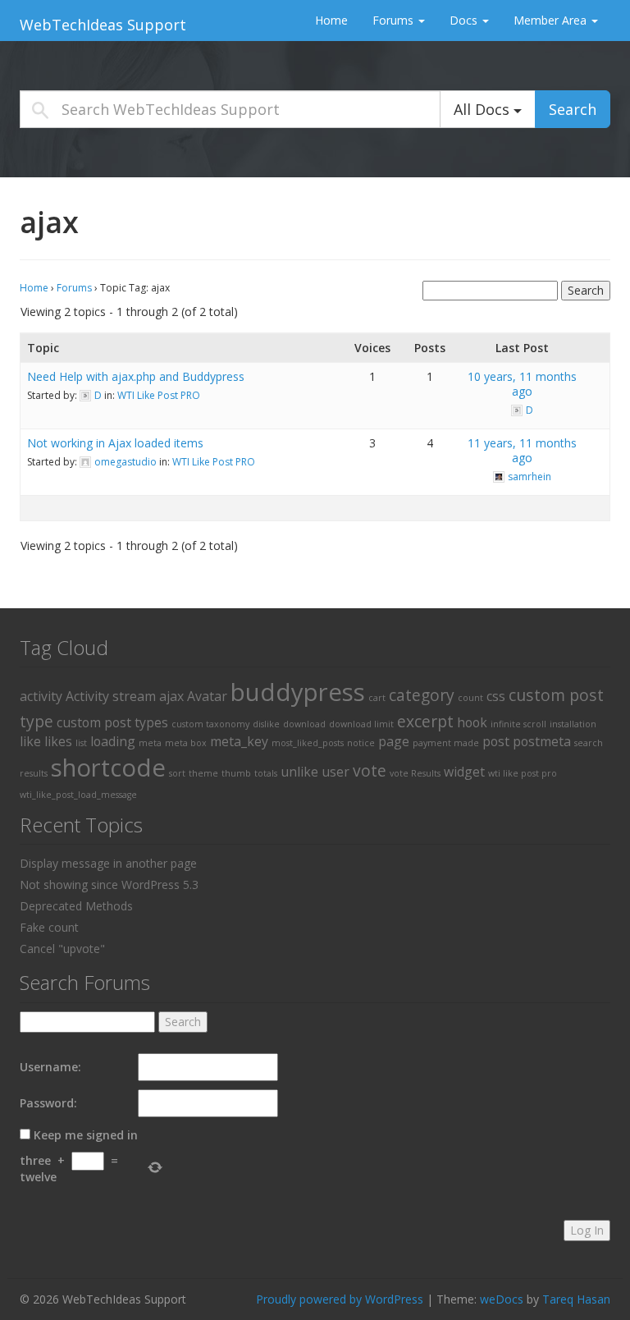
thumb (236, 773)
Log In (587, 1230)
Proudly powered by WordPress (339, 1299)
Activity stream (111, 696)
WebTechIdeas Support (103, 24)
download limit (361, 724)
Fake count (49, 927)
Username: (50, 1067)
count (470, 698)
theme (203, 773)
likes (58, 741)
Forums (394, 20)
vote (369, 770)
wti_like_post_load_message (78, 794)
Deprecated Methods (76, 906)
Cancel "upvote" (62, 948)
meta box (186, 743)
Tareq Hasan (576, 1299)
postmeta (542, 741)
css (495, 696)
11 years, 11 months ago (522, 450)
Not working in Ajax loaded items (115, 443)
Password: (48, 1103)
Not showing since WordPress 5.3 (109, 884)
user (335, 772)
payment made (446, 743)
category (421, 695)
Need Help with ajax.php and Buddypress (135, 376)
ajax (171, 696)
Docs (465, 20)
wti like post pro (522, 773)
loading (112, 741)
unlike (299, 772)
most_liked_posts (308, 743)
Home (331, 20)
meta (150, 743)
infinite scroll (518, 724)
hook (472, 722)
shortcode (108, 767)
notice (361, 743)
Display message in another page (108, 863)
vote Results (415, 773)
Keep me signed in (86, 1135)
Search (572, 109)
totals (265, 773)
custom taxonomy (210, 724)
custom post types (112, 722)
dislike (266, 724)
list (81, 743)
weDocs (501, 1299)
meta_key (239, 741)
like (30, 741)
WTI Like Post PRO (158, 395)
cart (377, 698)
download (304, 724)
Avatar (207, 696)
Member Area (552, 20)
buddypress (298, 692)
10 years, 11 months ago (522, 384)
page (393, 741)
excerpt (425, 721)
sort (177, 773)
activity (41, 696)
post (495, 741)
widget (464, 772)
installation (573, 724)
